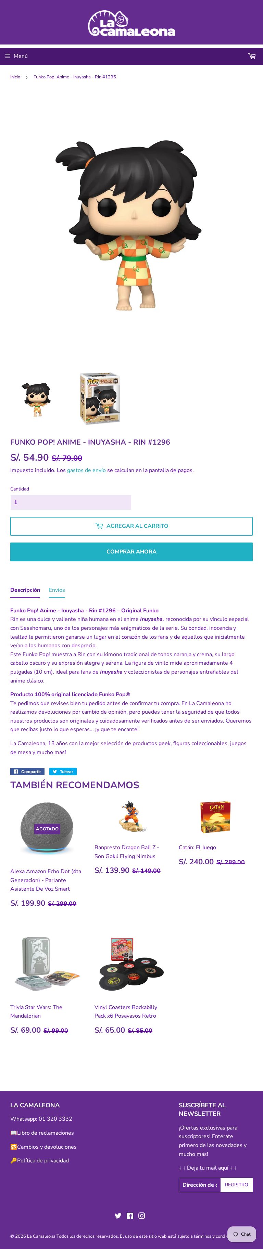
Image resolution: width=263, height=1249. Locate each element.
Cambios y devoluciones (47, 1147)
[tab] (25, 592)
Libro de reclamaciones (45, 1133)
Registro (236, 1185)
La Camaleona (41, 1236)
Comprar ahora (131, 552)
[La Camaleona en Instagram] (141, 1217)
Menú (21, 56)
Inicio (15, 77)
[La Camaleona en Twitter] (118, 1217)
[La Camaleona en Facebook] (130, 1217)
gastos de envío (86, 470)
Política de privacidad (43, 1160)
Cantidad (19, 489)
